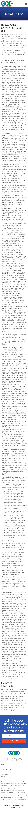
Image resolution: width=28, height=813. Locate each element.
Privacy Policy (5, 772)
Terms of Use (4, 774)
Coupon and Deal (6, 777)
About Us (3, 764)
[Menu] (26, 4)
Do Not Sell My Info (6, 769)
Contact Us (4, 767)
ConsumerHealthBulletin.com (11, 73)
